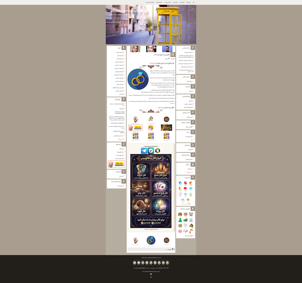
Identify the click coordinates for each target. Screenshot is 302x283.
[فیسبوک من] (159, 263)
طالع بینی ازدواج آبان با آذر (162, 54)
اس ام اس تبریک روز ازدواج (187, 67)
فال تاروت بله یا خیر (119, 91)
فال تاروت (182, 2)
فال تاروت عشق (120, 84)
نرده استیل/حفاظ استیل (118, 136)
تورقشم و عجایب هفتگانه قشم (117, 123)
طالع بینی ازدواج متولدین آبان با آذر (127, 10)
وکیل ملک (121, 108)
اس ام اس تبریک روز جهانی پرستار (185, 63)
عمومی (166, 249)
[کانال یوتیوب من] (138, 263)
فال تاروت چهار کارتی (119, 68)
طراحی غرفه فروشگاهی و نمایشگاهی (119, 132)
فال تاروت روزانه (119, 52)
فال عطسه (121, 176)
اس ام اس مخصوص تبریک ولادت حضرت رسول (186, 71)
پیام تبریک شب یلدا (119, 158)
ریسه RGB (190, 169)
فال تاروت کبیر (120, 55)
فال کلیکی (190, 149)
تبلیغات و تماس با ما (150, 2)
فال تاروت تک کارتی (119, 62)
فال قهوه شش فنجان (188, 107)
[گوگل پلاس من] (142, 263)
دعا (192, 140)
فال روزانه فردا (120, 186)
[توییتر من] (146, 263)
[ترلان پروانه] (151, 49)
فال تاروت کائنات (119, 59)
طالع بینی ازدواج (166, 107)
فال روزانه (175, 2)
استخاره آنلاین (159, 2)
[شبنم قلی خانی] (135, 49)
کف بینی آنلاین (190, 117)
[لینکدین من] (134, 263)
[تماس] (151, 263)
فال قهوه (191, 101)
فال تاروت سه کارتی (119, 65)
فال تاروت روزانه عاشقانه (118, 87)
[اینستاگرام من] (155, 263)
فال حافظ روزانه (120, 152)
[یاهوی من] (167, 263)
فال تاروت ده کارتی (119, 81)
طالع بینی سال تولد (189, 236)
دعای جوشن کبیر (189, 136)
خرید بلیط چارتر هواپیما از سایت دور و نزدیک (117, 127)
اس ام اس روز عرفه (189, 52)
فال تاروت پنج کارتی (119, 71)
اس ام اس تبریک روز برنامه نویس (186, 60)
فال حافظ (188, 2)
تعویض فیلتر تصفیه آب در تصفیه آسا (117, 104)
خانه (194, 2)
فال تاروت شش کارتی (118, 75)
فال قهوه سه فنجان (189, 104)
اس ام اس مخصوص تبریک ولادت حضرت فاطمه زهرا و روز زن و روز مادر (186, 56)
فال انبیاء (191, 91)
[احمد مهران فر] (167, 49)
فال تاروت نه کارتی (119, 78)
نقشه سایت (144, 271)
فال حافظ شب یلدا (119, 155)
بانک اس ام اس (168, 2)
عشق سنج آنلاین (189, 159)
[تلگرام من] (163, 263)
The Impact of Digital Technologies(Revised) (120, 112)
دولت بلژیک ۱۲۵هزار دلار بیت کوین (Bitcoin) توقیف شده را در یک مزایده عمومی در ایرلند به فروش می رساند (117, 118)
